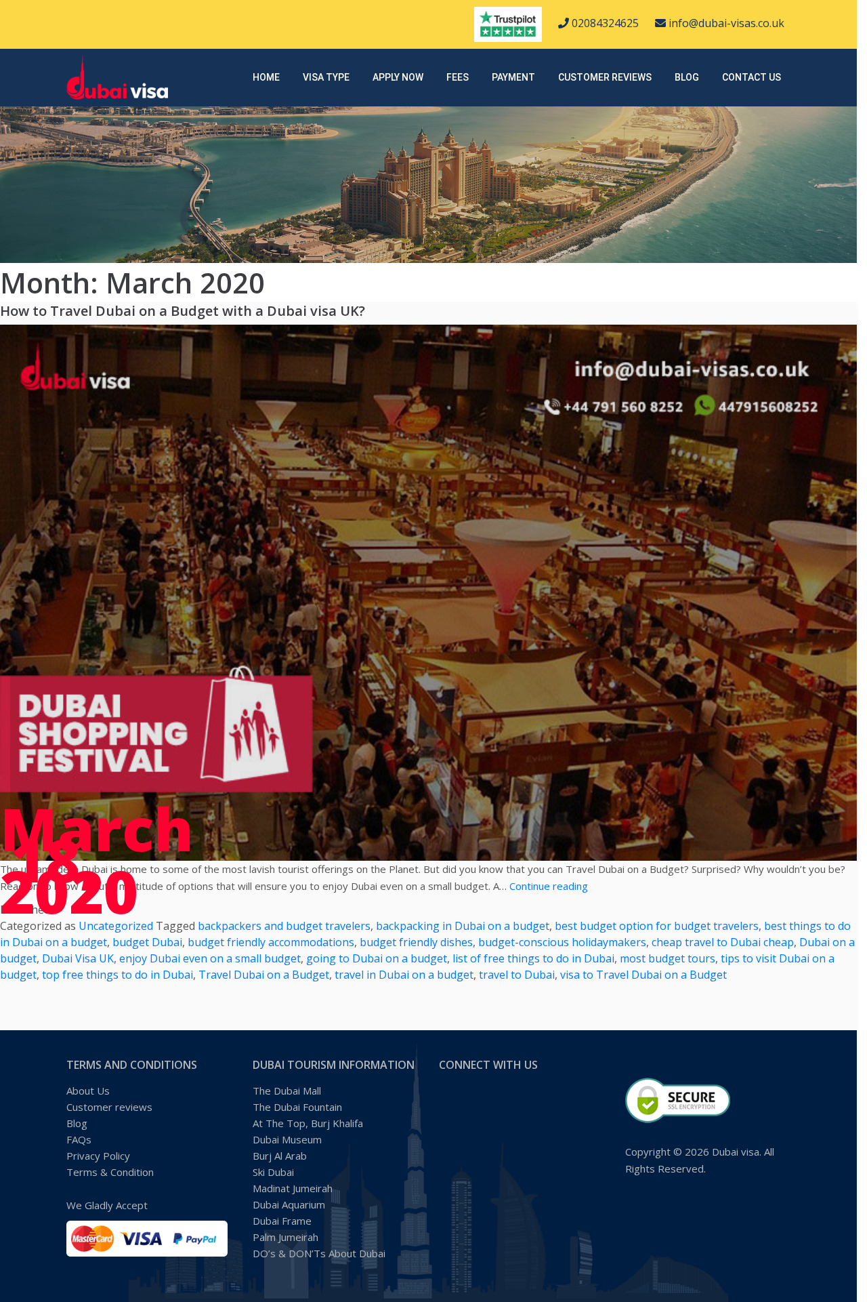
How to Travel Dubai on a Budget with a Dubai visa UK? (182, 311)
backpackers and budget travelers (284, 925)
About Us (88, 1090)
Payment (513, 77)
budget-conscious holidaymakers (562, 942)
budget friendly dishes (416, 942)
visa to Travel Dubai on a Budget (643, 974)
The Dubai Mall (287, 1090)
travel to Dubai (517, 974)
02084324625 (604, 23)
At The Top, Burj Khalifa (308, 1123)
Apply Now (398, 77)
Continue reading (548, 886)
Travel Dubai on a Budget (263, 974)
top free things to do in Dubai (117, 974)
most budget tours (667, 958)
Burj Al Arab (280, 1155)
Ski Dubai (273, 1172)
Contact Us (751, 77)
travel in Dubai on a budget (404, 974)
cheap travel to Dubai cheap (723, 942)
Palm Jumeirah (285, 1237)
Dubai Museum (287, 1139)
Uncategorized (116, 925)
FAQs (78, 1139)
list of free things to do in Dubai (533, 958)
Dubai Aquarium (289, 1204)
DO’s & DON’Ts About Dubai (319, 1253)
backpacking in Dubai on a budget (462, 925)
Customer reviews (605, 77)
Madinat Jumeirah (293, 1188)
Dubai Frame (282, 1220)
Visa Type (326, 77)
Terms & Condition (110, 1172)
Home (266, 77)
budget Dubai (147, 942)
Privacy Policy (98, 1155)
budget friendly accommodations (271, 942)
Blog (687, 77)
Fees (457, 77)
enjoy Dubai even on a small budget (210, 958)
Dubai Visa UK (78, 958)
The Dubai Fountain (297, 1107)
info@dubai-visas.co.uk (725, 23)
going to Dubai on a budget (376, 958)
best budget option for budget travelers (657, 925)
